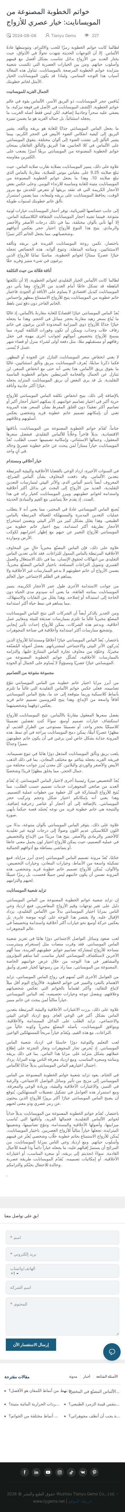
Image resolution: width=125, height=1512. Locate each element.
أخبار (86, 1376)
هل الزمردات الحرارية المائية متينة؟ (35, 1403)
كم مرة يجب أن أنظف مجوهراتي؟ (95, 1415)
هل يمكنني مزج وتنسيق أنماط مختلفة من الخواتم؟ (35, 1415)
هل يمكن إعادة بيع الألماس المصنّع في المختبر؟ (95, 1391)
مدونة (73, 1376)
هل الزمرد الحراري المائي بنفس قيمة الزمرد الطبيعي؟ (95, 1403)
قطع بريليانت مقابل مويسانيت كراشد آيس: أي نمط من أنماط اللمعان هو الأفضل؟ (42, 1390)
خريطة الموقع (79, 1501)
